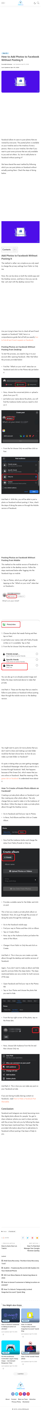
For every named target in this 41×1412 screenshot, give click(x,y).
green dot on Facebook (10, 778)
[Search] (38, 3)
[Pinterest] (32, 1238)
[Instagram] (24, 1394)
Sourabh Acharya (6, 64)
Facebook (12, 1231)
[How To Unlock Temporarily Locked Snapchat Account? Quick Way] (30, 1315)
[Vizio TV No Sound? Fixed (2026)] (30, 1347)
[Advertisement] (20, 27)
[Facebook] (23, 1238)
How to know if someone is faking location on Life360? (10, 1327)
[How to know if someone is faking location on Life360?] (10, 1315)
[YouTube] (28, 1394)
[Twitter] (28, 1238)
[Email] (37, 1238)
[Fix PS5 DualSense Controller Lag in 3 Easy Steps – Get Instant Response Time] (10, 1347)
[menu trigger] (3, 3)
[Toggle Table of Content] (14, 249)
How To (5, 53)
